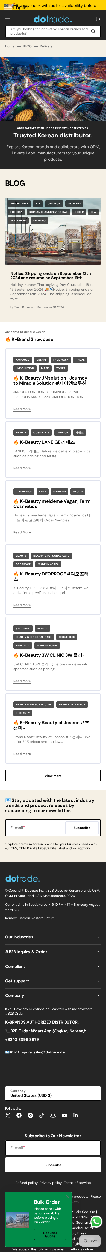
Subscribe (53, 1165)
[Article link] (53, 256)
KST (67, 904)
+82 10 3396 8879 (22, 1039)
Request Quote (50, 1234)
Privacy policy (51, 1183)
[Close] (67, 1197)
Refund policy (26, 1183)
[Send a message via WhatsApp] (96, 1222)
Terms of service (77, 1183)
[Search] (94, 31)
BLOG (27, 46)
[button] (7, 19)
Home (10, 46)
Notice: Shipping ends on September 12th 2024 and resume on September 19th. (50, 276)
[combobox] (53, 31)
